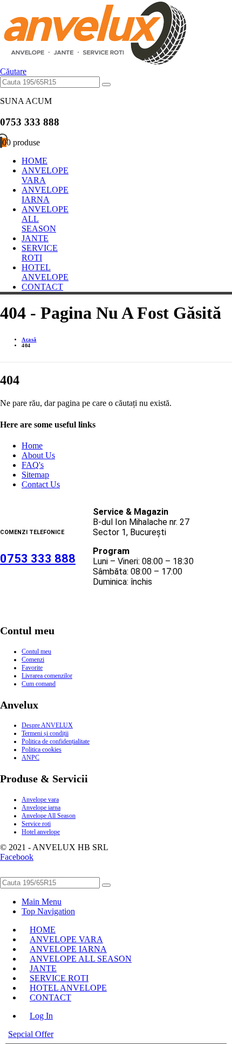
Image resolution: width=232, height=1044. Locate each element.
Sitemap (35, 474)
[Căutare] (106, 84)
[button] (13, 71)
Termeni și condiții (45, 733)
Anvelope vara (40, 799)
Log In (41, 1015)
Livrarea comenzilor (47, 675)
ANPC (30, 757)
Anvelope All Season (49, 815)
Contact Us (41, 484)
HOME (34, 160)
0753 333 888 (38, 558)
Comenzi (33, 659)
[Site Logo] (93, 61)
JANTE (35, 238)
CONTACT (42, 286)
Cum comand (39, 684)
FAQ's (33, 465)
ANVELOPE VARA (45, 175)
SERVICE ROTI (40, 252)
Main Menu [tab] (42, 901)
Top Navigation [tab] (48, 911)
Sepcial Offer (30, 1034)
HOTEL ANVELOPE (45, 272)
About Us (38, 455)
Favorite (32, 667)
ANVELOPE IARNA (45, 194)
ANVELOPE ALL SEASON (81, 958)
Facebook (16, 856)
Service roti (36, 824)
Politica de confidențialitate (56, 741)
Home (32, 445)
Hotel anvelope (41, 832)
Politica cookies (42, 749)
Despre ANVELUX (47, 725)
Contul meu (36, 651)
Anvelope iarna (41, 807)
